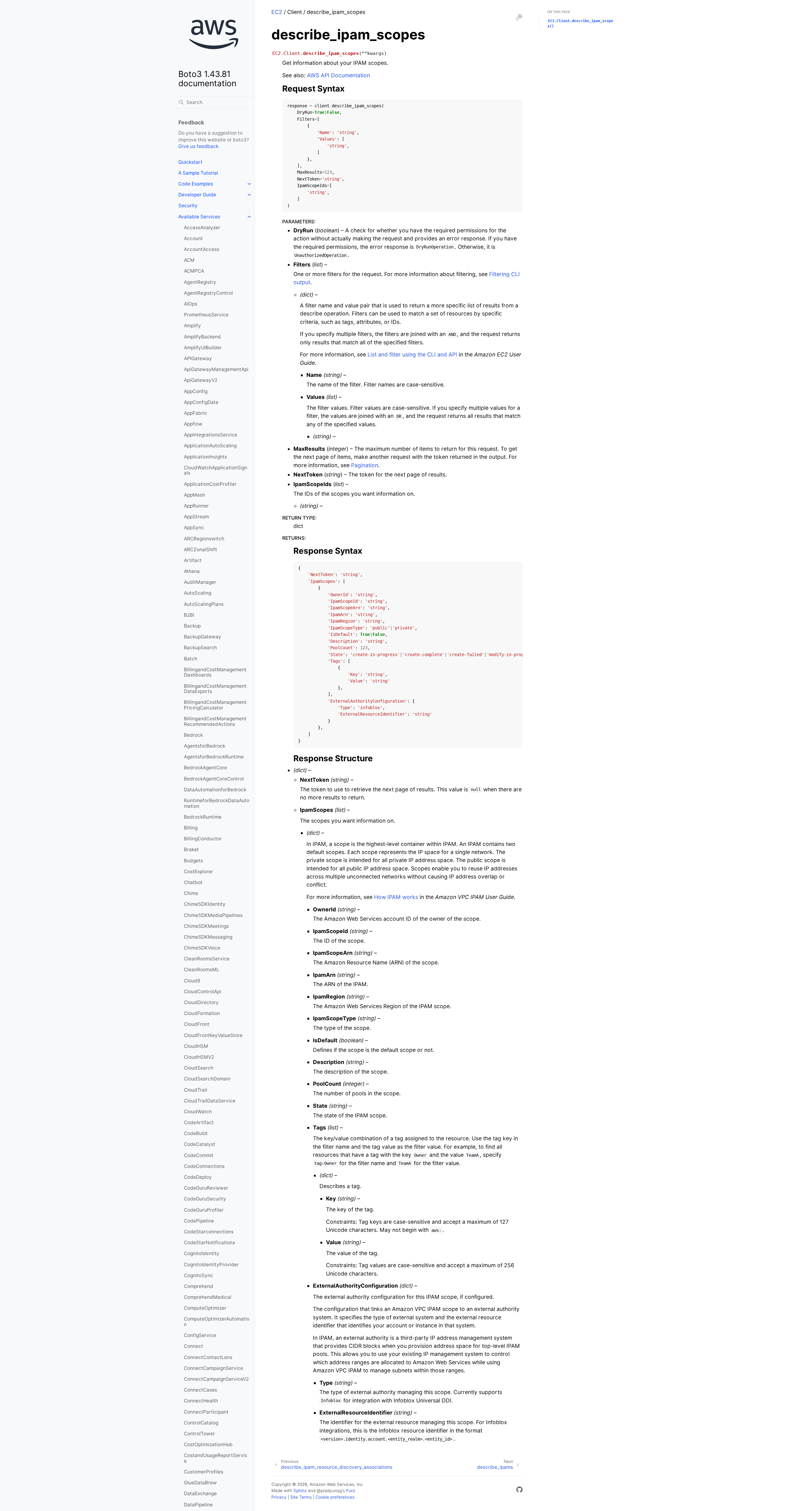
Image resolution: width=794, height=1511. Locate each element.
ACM (189, 260)
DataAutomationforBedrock (215, 790)
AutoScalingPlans (204, 604)
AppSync (194, 527)
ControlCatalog (201, 1423)
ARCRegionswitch (204, 539)
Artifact (193, 560)
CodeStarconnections (209, 1232)
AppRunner (196, 506)
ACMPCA (194, 271)
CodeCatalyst (199, 1144)
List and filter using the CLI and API (412, 354)
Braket (191, 849)
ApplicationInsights (205, 457)
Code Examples (195, 184)
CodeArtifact (199, 1122)
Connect (193, 1346)
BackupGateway (202, 637)
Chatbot (193, 882)
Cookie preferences (335, 1497)
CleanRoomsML (201, 969)
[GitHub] (519, 1490)
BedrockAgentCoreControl (214, 779)
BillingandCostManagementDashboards (215, 672)
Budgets (193, 861)
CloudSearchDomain (207, 1079)
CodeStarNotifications (209, 1242)
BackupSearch (200, 647)
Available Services (199, 217)
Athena (192, 571)
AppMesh (194, 495)
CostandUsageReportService (216, 1458)
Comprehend (198, 1286)
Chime (191, 893)
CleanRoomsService (207, 959)
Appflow (193, 424)
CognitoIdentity (201, 1253)
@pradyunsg (329, 1490)
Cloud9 (192, 981)
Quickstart (190, 162)
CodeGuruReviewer (206, 1188)
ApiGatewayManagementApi (216, 369)
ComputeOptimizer (205, 1308)
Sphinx (300, 1490)
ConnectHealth (201, 1401)
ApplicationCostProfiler (210, 484)
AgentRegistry (200, 282)
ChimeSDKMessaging (208, 937)
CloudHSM (196, 1046)
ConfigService (200, 1335)
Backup (192, 626)
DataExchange (200, 1493)
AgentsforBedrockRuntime (214, 757)
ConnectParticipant (206, 1412)
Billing (191, 828)
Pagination (364, 465)
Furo (350, 1490)
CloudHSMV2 (199, 1057)
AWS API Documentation (338, 75)
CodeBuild (195, 1133)
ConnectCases (200, 1390)
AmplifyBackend (202, 337)
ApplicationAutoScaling (210, 446)
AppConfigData (201, 402)
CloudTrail (195, 1090)
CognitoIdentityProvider (211, 1264)
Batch (190, 659)
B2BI (189, 615)
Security (188, 205)
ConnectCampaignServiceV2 (216, 1379)
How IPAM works (396, 897)
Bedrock (193, 735)
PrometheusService (206, 315)
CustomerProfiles (203, 1472)
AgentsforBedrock (204, 746)
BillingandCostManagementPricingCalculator (215, 705)
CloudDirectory (201, 1002)
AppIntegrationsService (210, 435)
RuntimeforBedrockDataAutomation (216, 803)
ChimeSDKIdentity (204, 904)
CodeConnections (204, 1166)
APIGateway (198, 358)
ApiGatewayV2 (200, 380)
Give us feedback (198, 146)
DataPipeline (198, 1505)
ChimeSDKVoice (202, 948)
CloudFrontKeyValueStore (213, 1035)
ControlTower (199, 1434)
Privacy (279, 1497)
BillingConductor (203, 839)
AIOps (190, 304)
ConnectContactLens (208, 1357)
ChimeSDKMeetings (206, 926)
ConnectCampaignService (213, 1368)
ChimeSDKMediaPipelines (213, 915)
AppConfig (195, 391)
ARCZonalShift (200, 549)
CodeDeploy (198, 1177)
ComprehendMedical (207, 1297)
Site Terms (301, 1497)
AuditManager (200, 582)
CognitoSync (198, 1275)
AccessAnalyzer (202, 227)
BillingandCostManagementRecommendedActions (215, 721)
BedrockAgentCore (205, 768)
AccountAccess (201, 249)
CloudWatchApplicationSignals (215, 470)
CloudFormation (202, 1013)
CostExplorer (198, 871)
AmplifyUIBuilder (203, 348)
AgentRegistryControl (208, 293)
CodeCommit (198, 1155)
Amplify (192, 326)
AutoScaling (197, 593)
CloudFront (196, 1024)
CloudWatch (198, 1112)
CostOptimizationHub (208, 1444)
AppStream (196, 517)
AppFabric (195, 413)
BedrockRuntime (202, 817)
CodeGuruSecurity (205, 1199)
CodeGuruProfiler (204, 1210)
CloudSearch (198, 1068)
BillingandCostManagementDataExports (215, 689)
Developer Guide (197, 195)
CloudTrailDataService (209, 1101)
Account (193, 238)
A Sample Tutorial (198, 173)
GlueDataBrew (200, 1483)
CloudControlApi (202, 992)
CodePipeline (199, 1221)
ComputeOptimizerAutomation (216, 1321)
